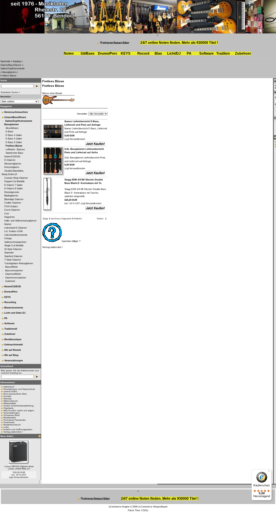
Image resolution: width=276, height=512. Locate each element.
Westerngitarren (12, 163)
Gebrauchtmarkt (13, 344)
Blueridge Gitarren (13, 199)
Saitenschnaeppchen (15, 242)
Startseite (5, 61)
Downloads (8, 422)
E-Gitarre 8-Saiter (13, 188)
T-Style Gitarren (12, 259)
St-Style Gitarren (13, 249)
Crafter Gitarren (12, 202)
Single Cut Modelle (14, 245)
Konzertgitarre (11, 167)
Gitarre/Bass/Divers (10, 65)
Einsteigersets (11, 192)
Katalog (17, 61)
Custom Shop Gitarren (16, 178)
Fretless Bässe (8, 75)
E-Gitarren (9, 160)
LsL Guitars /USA (13, 231)
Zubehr (243, 53)
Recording (10, 302)
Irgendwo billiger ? (71, 241)
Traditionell (10, 328)
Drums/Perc (107, 53)
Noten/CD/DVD (12, 156)
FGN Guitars (11, 206)
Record (143, 53)
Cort (6, 213)
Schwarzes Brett (11, 415)
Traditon (223, 53)
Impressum (8, 387)
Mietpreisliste (9, 403)
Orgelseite (8, 408)
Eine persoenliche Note (15, 394)
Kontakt (7, 396)
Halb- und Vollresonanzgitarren (20, 220)
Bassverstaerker (14, 270)
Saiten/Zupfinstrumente (12, 68)
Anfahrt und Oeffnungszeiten (17, 429)
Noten (69, 53)
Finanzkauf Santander (14, 420)
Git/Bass (87, 53)
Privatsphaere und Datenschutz (19, 389)
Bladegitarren (11, 195)
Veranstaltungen (13, 360)
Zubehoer (10, 281)
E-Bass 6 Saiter (14, 142)
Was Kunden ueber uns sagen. (19, 410)
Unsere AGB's (10, 391)
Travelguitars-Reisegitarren (18, 263)
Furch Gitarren (12, 210)
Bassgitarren (9, 72)
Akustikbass (12, 128)
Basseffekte (11, 266)
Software (206, 53)
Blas (158, 53)
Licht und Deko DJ (14, 312)
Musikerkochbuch (12, 425)
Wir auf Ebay (11, 355)
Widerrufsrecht (10, 401)
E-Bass (9, 131)
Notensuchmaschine (114, 42)
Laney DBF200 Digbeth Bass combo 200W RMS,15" (19, 467)
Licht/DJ (174, 53)
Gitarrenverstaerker (15, 277)
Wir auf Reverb (12, 350)
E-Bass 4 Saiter (14, 135)
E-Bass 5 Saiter (14, 138)
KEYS (125, 53)
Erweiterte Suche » (10, 92)
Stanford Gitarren (13, 256)
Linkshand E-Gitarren (15, 227)
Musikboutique (12, 339)
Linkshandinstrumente (15, 235)
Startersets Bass (14, 153)
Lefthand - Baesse (15, 149)
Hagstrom (9, 217)
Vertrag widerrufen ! (13, 432)
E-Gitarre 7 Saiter (13, 185)
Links (6, 427)
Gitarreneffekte (13, 274)
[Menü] (269, 472)
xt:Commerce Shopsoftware (153, 506)
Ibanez (7, 224)
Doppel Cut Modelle (14, 181)
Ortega (8, 238)
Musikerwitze (9, 417)
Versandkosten (21, 477)
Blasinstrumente (13, 307)
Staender (9, 252)
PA (189, 53)
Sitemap (7, 398)
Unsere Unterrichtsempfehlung (18, 406)
